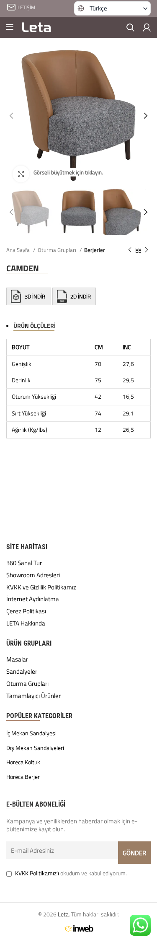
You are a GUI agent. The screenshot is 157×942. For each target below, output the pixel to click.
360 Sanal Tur (24, 563)
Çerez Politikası (26, 611)
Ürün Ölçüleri (34, 325)
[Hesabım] (147, 27)
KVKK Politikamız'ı (37, 873)
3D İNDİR (34, 296)
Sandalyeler (21, 672)
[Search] (130, 27)
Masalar (17, 659)
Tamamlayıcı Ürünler (33, 696)
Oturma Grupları (57, 250)
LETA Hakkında (25, 623)
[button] (112, 8)
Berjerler (94, 250)
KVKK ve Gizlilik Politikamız (41, 587)
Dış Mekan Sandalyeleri (35, 748)
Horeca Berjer (23, 777)
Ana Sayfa (18, 250)
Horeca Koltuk (23, 762)
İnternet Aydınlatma (32, 599)
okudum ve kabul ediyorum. (71, 873)
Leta (63, 914)
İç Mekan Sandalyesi (31, 733)
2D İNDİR (80, 296)
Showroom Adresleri (33, 575)
